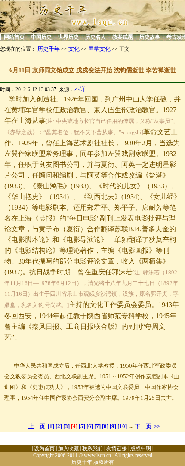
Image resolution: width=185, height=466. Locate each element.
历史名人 (95, 37)
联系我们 (92, 448)
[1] (51, 426)
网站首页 (14, 37)
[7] (97, 426)
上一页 (36, 426)
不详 (80, 89)
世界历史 (68, 37)
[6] (89, 426)
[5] (82, 426)
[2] (59, 426)
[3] (66, 426)
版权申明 (140, 448)
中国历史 (41, 37)
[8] (105, 426)
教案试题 (122, 37)
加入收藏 (68, 448)
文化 (74, 49)
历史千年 (48, 49)
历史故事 (149, 37)
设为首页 (44, 448)
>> (157, 426)
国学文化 (99, 49)
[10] (122, 426)
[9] (113, 426)
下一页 (143, 426)
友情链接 (116, 448)
